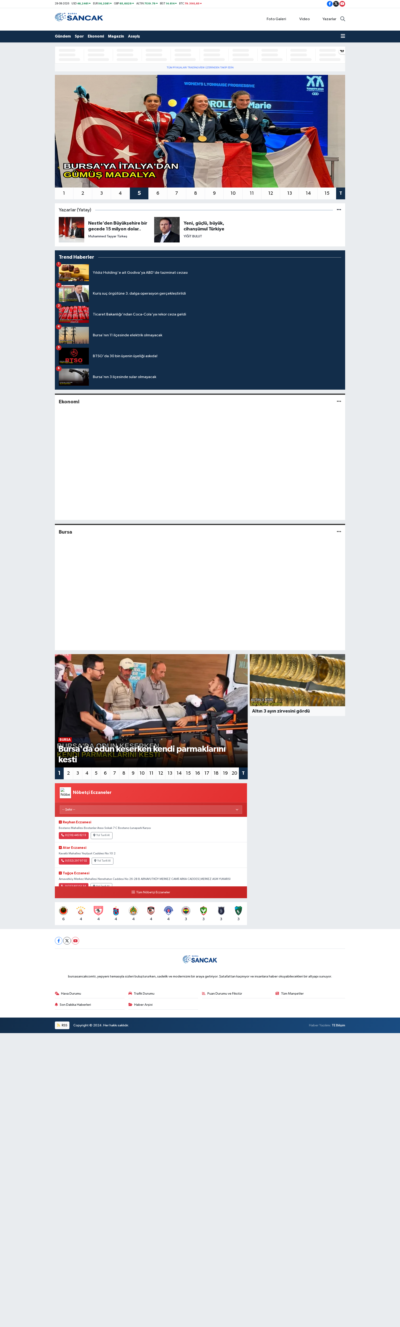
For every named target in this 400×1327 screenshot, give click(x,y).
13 (289, 193)
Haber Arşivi (143, 1004)
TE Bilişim (338, 1025)
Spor (79, 36)
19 (225, 773)
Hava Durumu (71, 993)
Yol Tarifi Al (103, 835)
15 (327, 193)
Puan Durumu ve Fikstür (224, 993)
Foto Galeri (276, 19)
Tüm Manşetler (292, 993)
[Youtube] (75, 941)
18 (216, 773)
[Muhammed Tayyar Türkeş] (71, 230)
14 (308, 193)
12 (270, 193)
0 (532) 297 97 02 (76, 860)
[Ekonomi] (339, 402)
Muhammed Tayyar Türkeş (107, 236)
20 (234, 773)
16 (197, 773)
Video (304, 19)
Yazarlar (329, 19)
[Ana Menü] (343, 36)
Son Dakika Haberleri (75, 1004)
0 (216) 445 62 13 (75, 835)
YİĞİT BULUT (193, 236)
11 (252, 193)
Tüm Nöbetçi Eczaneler (153, 892)
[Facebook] (58, 941)
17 (206, 773)
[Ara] (342, 19)
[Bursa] (339, 532)
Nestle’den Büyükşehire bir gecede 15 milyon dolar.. (117, 226)
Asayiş (134, 36)
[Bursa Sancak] (79, 19)
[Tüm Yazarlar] (339, 210)
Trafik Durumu (144, 993)
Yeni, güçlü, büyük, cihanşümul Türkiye (204, 226)
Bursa (65, 532)
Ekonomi (96, 36)
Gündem (63, 36)
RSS (64, 1025)
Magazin (116, 36)
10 (233, 193)
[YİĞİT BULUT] (167, 230)
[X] (67, 941)
